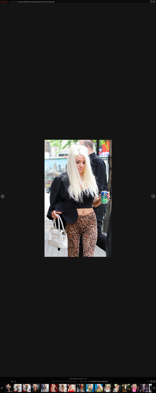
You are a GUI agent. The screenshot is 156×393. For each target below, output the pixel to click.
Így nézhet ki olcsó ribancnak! (99, 381)
